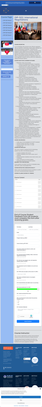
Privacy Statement (21, 405)
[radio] (17, 252)
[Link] (3, 368)
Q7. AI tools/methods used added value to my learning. (27, 282)
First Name (19, 226)
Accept (21, 397)
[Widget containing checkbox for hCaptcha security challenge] (25, 316)
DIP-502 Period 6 (7, 32)
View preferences (21, 403)
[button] (40, 388)
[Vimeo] (10, 367)
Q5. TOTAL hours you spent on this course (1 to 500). (27, 271)
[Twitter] (3, 367)
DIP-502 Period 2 (7, 23)
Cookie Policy (16, 405)
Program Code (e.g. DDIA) (22, 237)
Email (18, 232)
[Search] (8, 5)
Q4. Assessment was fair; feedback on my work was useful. (27, 266)
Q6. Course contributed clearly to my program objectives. (26, 278)
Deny (21, 400)
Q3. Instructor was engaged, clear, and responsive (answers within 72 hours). (27, 261)
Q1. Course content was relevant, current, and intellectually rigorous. (26, 249)
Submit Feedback (28, 321)
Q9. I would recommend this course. (24, 293)
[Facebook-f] (5, 367)
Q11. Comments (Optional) (22, 307)
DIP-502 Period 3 (7, 25)
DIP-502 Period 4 (7, 27)
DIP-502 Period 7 (7, 35)
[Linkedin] (7, 367)
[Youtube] (9, 367)
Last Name (30, 226)
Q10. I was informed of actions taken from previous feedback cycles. (27, 298)
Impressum (26, 405)
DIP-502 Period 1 (7, 20)
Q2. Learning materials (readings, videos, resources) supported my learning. (27, 255)
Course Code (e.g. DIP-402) (22, 243)
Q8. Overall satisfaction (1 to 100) (23, 287)
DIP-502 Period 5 (7, 30)
